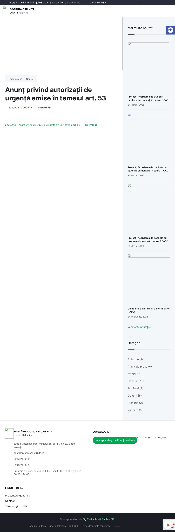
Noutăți (30, 79)
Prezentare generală (17, 495)
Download (91, 124)
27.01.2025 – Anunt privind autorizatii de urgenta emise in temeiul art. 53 (42, 125)
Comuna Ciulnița (22, 9)
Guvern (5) (135, 395)
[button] (160, 11)
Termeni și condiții (16, 506)
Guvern (45, 107)
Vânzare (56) (136, 410)
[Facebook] (147, 2)
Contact (10, 500)
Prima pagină (15, 79)
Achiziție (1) (135, 359)
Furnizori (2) (135, 388)
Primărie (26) (136, 402)
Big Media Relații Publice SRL (99, 519)
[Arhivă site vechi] (168, 2)
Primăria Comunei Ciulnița (33, 431)
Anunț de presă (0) (140, 366)
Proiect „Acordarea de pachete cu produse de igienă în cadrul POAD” (148, 239)
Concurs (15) (136, 381)
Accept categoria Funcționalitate (115, 440)
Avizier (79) (135, 374)
